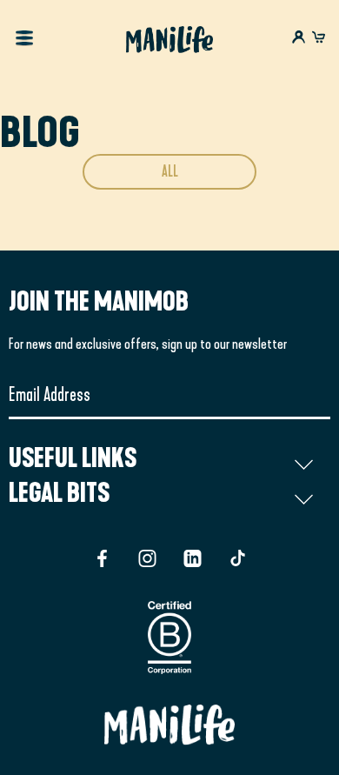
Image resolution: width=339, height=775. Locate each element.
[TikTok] (238, 558)
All (170, 172)
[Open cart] (318, 39)
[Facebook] (102, 558)
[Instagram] (147, 558)
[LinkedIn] (192, 558)
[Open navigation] (24, 40)
